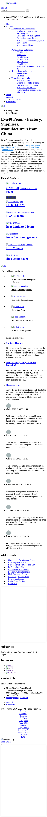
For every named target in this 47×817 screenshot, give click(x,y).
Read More (11, 197)
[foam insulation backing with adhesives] (18, 276)
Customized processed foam (23, 29)
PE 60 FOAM (22, 57)
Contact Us (11, 102)
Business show (13, 385)
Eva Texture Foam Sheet (18, 569)
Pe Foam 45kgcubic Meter (19, 572)
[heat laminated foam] (13, 223)
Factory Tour (16, 99)
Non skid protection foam (27, 85)
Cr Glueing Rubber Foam (18, 576)
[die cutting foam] (12, 255)
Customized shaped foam (27, 38)
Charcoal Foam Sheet (30, 147)
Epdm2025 (12, 583)
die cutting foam (23, 33)
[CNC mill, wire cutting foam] (13, 183)
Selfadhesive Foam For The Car (21, 565)
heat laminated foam (25, 45)
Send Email (6, 742)
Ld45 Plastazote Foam (10, 147)
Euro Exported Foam (17, 562)
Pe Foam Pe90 (23, 736)
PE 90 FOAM (22, 59)
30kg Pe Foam (24, 724)
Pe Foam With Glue (16, 567)
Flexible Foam (7, 149)
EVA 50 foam (22, 64)
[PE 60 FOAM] (14, 202)
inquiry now (6, 654)
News (8, 94)
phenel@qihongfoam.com (17, 15)
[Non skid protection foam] (18, 317)
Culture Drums (14, 343)
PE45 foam (21, 54)
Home (8, 24)
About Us (10, 97)
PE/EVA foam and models (22, 50)
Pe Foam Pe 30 (23, 731)
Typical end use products (21, 78)
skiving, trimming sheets (27, 31)
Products (9, 26)
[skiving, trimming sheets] (19, 286)
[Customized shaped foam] (18, 296)
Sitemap (23, 716)
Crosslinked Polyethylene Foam (21, 560)
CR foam (20, 76)
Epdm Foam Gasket (16, 581)
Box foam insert (23, 80)
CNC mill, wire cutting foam (28, 36)
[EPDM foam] (19, 244)
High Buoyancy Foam (17, 574)
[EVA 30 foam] (20, 212)
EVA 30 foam (22, 62)
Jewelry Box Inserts (32, 145)
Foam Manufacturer (16, 579)
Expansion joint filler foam (28, 83)
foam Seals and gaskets (26, 87)
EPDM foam (22, 73)
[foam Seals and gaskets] (12, 234)
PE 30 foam (22, 52)
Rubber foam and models (21, 71)
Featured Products (23, 712)
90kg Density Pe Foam (23, 729)
